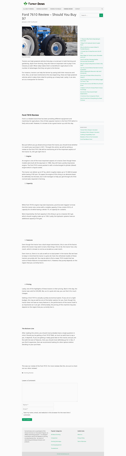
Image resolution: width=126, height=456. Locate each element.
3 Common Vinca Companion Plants (89, 96)
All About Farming (28, 9)
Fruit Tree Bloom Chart (86, 139)
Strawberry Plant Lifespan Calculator (89, 132)
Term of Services (82, 441)
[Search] (101, 15)
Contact (77, 9)
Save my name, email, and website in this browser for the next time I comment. (47, 414)
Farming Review (68, 9)
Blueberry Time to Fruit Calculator (89, 137)
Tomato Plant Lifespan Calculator (89, 130)
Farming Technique (55, 9)
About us (80, 434)
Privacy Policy (81, 438)
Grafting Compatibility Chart (87, 134)
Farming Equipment (42, 9)
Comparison (54, 438)
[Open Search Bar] (102, 9)
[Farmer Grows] (34, 3)
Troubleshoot (54, 448)
